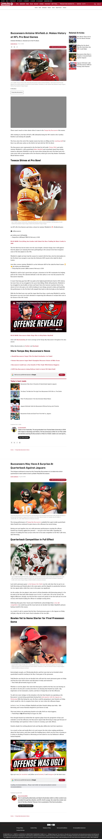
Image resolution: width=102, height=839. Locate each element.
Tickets (64, 7)
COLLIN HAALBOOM (22, 796)
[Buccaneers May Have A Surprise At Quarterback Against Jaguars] (80, 57)
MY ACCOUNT (39, 1)
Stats (53, 7)
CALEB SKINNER (22, 427)
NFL (17, 4)
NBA (27, 4)
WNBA (41, 4)
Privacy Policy (19, 828)
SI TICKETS (19, 1)
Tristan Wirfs (53, 147)
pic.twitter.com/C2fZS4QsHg (19, 235)
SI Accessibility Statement (79, 828)
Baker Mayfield (38, 149)
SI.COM (3, 1)
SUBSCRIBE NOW (48, 1)
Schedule (44, 7)
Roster (49, 7)
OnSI (40, 7)
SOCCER (22, 4)
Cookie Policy (34, 828)
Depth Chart (59, 7)
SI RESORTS (26, 1)
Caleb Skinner (14, 44)
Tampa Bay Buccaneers (17, 92)
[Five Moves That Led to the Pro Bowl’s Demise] (80, 39)
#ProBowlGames (58, 227)
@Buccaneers (17, 231)
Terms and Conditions (62, 828)
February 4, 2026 (35, 237)
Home (36, 7)
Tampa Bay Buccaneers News (22, 450)
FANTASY (47, 4)
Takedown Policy (47, 828)
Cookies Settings (20, 830)
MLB (31, 4)
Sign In (99, 4)
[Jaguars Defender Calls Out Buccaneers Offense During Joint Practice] (80, 66)
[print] (20, 443)
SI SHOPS (33, 1)
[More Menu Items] (87, 4)
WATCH (79, 4)
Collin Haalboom (14, 476)
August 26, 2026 (31, 682)
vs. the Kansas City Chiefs (35, 584)
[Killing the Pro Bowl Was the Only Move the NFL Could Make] (80, 48)
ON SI (7, 1)
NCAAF (36, 4)
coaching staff (59, 141)
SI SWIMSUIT (13, 1)
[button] (55, 4)
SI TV (83, 4)
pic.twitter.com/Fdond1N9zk (21, 266)
